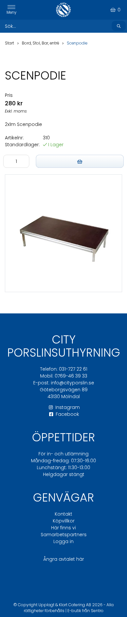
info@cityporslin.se (72, 382)
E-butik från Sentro (85, 610)
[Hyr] (80, 161)
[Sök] (119, 26)
